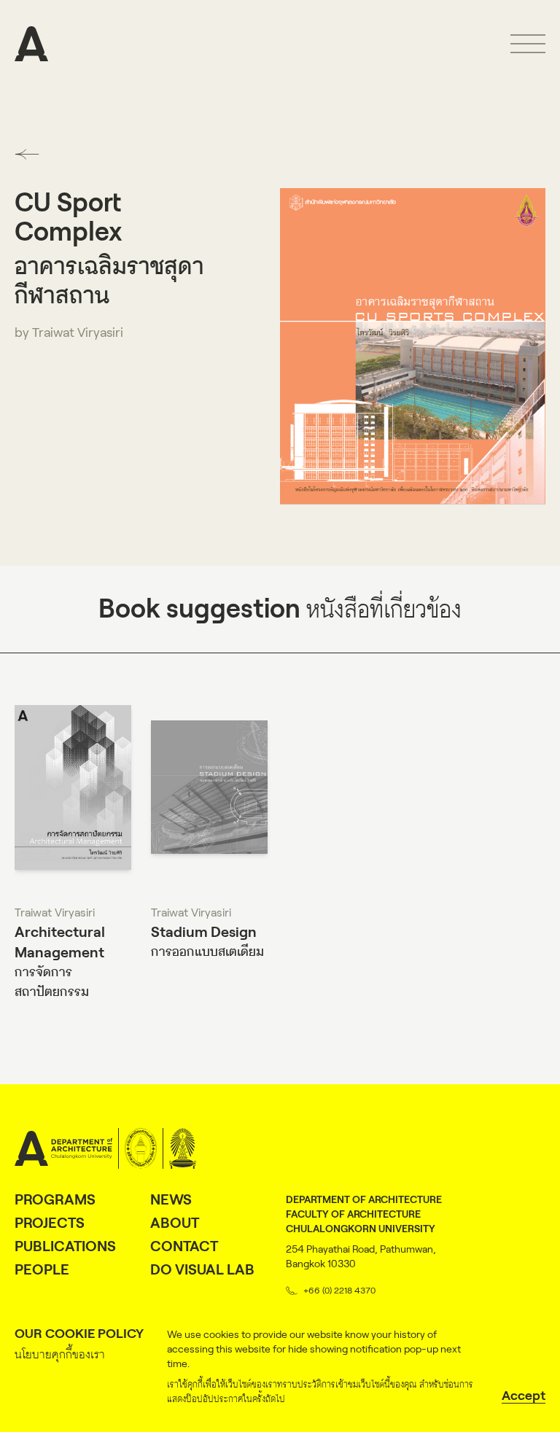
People (42, 1269)
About (174, 1223)
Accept (523, 1395)
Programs (55, 1199)
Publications (65, 1246)
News (171, 1199)
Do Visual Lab (202, 1269)
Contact (184, 1246)
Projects (50, 1223)
